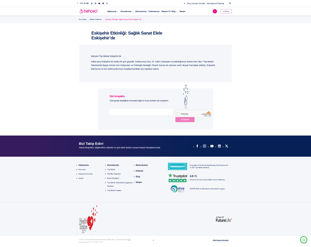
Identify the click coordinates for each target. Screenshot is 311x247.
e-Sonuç (226, 11)
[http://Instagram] (204, 146)
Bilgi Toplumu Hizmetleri (221, 240)
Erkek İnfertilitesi (113, 178)
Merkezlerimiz (141, 11)
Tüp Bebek (111, 169)
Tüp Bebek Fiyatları (114, 190)
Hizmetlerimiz (126, 11)
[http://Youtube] (212, 146)
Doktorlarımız (154, 11)
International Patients (215, 3)
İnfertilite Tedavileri (114, 174)
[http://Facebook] (197, 146)
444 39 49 (84, 3)
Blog (138, 177)
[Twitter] (107, 3)
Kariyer (81, 178)
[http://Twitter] (227, 146)
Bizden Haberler (96, 19)
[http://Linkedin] (219, 146)
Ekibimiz (139, 171)
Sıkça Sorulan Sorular (196, 3)
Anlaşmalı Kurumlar (85, 174)
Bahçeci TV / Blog (168, 11)
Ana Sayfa (82, 19)
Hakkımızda (112, 11)
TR (230, 3)
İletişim (182, 11)
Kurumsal (81, 169)
